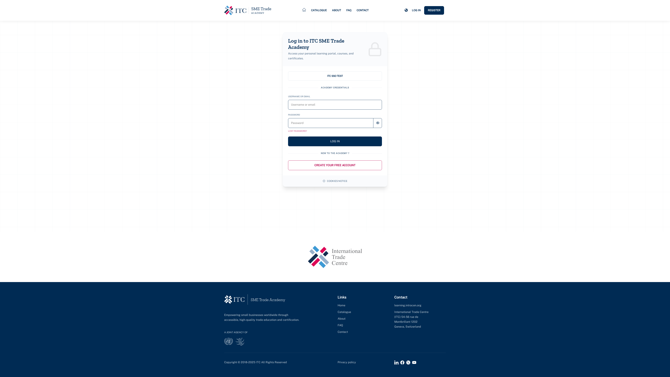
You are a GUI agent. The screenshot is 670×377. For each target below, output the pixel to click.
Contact (363, 10)
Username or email (299, 96)
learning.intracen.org (407, 305)
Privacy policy (347, 362)
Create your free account (335, 165)
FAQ (348, 10)
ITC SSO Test (335, 76)
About (336, 10)
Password (294, 115)
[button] (406, 10)
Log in (416, 10)
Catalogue (319, 10)
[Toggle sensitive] (377, 123)
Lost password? (297, 131)
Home (341, 305)
